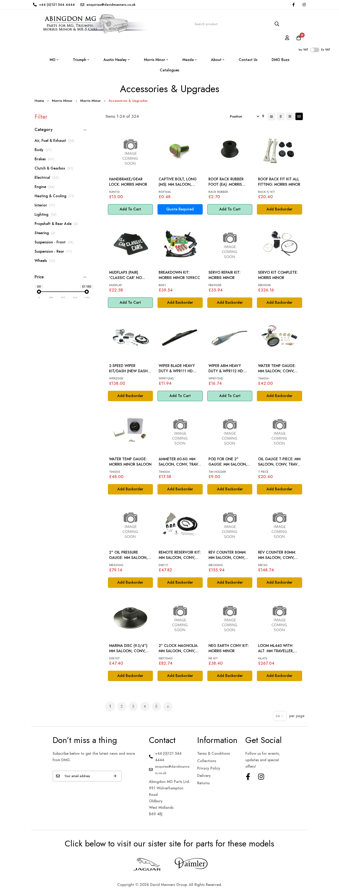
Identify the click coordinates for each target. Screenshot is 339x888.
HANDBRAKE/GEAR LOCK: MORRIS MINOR (128, 182)
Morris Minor (63, 100)
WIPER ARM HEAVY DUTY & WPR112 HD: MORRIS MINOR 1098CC (229, 368)
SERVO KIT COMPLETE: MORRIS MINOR (278, 275)
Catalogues (169, 70)
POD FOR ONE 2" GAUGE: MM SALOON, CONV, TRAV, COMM (227, 462)
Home (40, 100)
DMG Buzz (280, 59)
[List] (271, 117)
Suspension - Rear (54, 251)
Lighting (47, 214)
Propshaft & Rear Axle (57, 223)
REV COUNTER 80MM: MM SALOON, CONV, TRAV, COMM (227, 555)
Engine (46, 186)
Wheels (46, 260)
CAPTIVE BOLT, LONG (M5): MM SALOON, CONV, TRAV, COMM (178, 182)
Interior (46, 205)
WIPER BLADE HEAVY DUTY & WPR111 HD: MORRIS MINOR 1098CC (179, 368)
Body (44, 149)
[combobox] (237, 24)
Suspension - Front (55, 242)
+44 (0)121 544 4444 (57, 4)
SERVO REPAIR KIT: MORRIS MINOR (224, 275)
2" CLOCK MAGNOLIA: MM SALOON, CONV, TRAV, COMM (178, 648)
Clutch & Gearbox (55, 168)
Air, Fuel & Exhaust (56, 140)
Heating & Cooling (56, 196)
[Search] (277, 24)
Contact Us (248, 59)
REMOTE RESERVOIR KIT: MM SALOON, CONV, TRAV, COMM (180, 555)
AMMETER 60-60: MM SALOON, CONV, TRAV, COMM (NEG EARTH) (179, 462)
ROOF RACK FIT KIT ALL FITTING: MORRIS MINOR (279, 182)
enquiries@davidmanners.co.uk (111, 4)
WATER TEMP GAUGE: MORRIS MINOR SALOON (130, 462)
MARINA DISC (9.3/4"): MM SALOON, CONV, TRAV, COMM (128, 648)
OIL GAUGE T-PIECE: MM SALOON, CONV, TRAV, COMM (279, 462)
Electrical (48, 177)
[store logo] (93, 24)
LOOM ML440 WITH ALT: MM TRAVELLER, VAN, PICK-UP (276, 648)
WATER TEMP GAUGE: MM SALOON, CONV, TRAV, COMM (277, 368)
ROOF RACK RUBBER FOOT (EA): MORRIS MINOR (226, 182)
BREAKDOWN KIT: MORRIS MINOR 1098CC (179, 275)
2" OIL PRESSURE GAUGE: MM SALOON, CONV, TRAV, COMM (128, 555)
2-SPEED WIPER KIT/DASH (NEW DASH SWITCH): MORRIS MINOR (128, 368)
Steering (46, 233)
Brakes (45, 159)
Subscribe (115, 776)
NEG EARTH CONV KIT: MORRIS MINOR (228, 648)
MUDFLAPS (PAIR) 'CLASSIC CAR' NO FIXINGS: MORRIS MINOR (130, 275)
